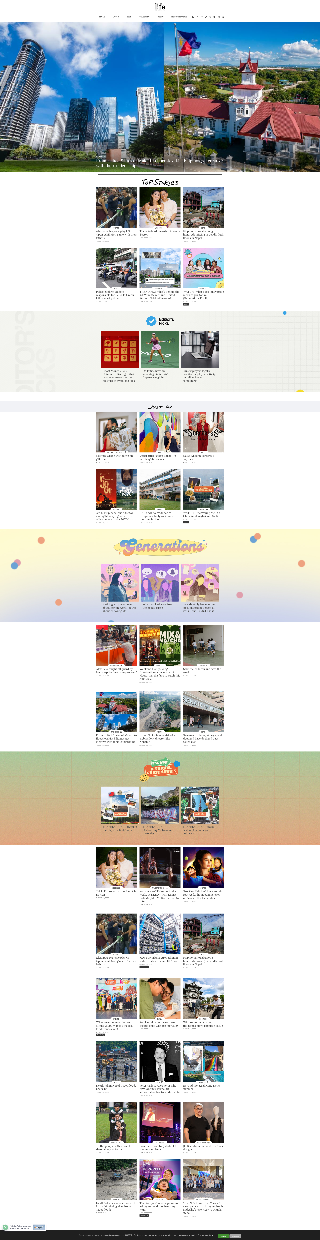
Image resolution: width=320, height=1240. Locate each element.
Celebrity (144, 17)
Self (129, 17)
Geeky (160, 17)
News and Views (179, 17)
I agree (223, 1236)
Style (102, 17)
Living (116, 17)
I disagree (235, 1236)
